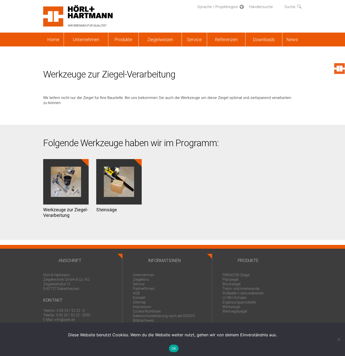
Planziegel (230, 279)
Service (194, 39)
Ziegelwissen (160, 39)
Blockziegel (231, 284)
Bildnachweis (143, 320)
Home (53, 39)
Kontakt (139, 298)
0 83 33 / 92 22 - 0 (71, 311)
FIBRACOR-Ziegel (236, 275)
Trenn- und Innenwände (241, 289)
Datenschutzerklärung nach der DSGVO (164, 316)
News (292, 39)
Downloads (264, 39)
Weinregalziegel (235, 311)
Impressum (142, 307)
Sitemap (139, 302)
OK (173, 348)
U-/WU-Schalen (235, 298)
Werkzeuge (231, 307)
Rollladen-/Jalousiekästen (243, 293)
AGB (136, 293)
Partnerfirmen (144, 289)
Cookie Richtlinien (147, 311)
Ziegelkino (141, 279)
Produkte (123, 39)
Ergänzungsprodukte (239, 302)
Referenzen (226, 39)
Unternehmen (86, 39)
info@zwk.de (64, 320)
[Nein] (338, 339)
